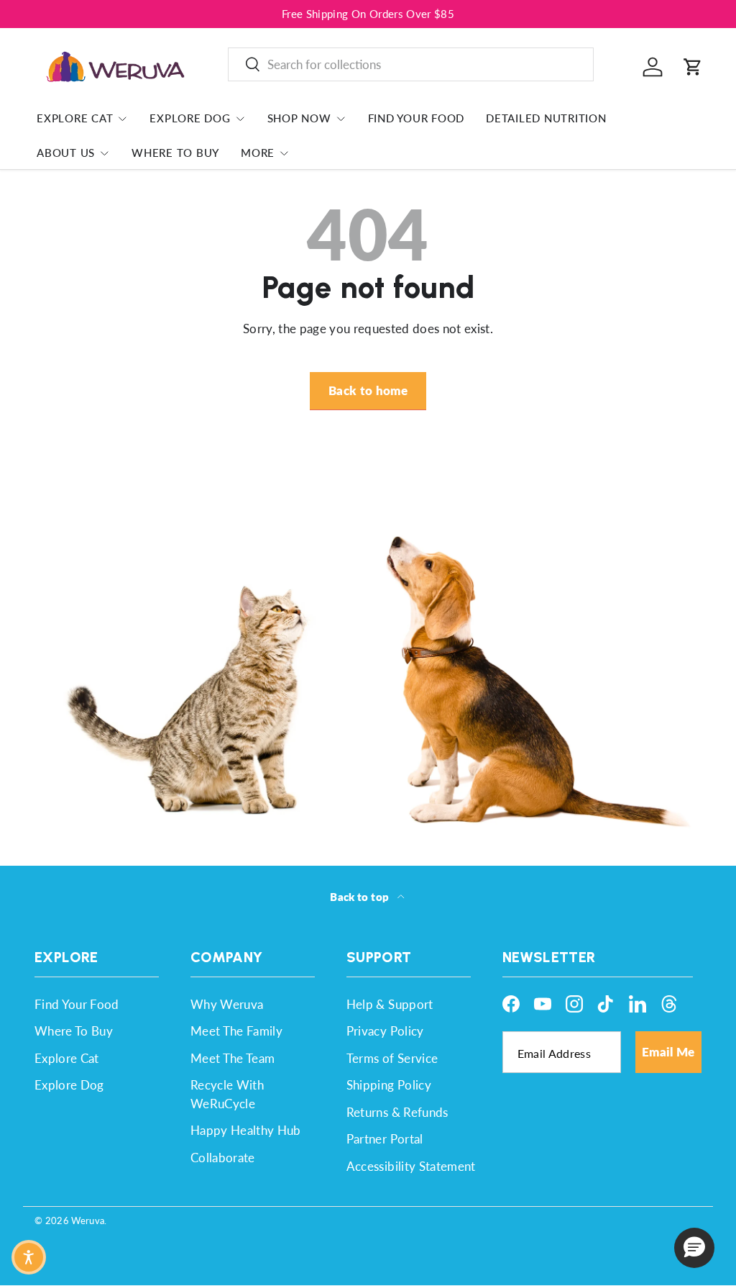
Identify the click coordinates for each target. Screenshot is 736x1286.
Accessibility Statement (411, 1166)
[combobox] (411, 64)
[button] (693, 67)
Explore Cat (66, 1058)
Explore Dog (69, 1084)
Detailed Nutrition (546, 118)
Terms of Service (392, 1058)
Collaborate (222, 1157)
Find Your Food (416, 118)
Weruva (87, 1220)
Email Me (668, 1051)
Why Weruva (226, 1004)
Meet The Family (236, 1030)
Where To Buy (175, 152)
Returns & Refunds (397, 1112)
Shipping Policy (388, 1084)
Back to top (360, 896)
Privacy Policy (385, 1030)
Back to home (368, 390)
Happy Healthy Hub (245, 1130)
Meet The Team (232, 1058)
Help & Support (389, 1004)
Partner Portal (384, 1138)
